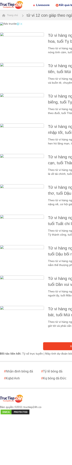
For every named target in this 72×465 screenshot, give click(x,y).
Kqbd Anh (12, 378)
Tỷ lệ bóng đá (51, 371)
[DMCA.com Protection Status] (15, 412)
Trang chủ (12, 15)
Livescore (43, 5)
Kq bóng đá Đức (53, 378)
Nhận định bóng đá (18, 371)
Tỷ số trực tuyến (32, 353)
